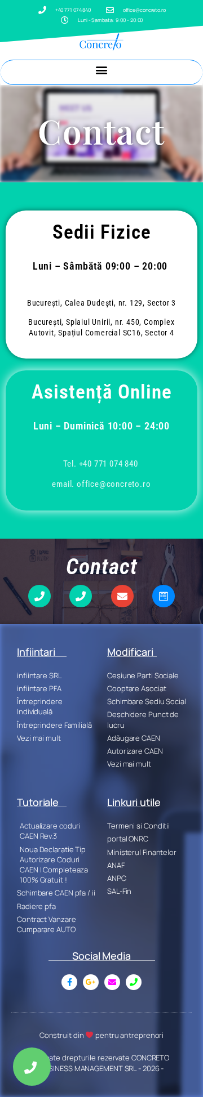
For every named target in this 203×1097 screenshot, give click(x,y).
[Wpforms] (163, 596)
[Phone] (39, 596)
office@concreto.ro (114, 484)
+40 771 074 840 (108, 464)
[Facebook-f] (69, 982)
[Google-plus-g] (91, 982)
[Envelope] (122, 596)
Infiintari (36, 652)
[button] (101, 69)
